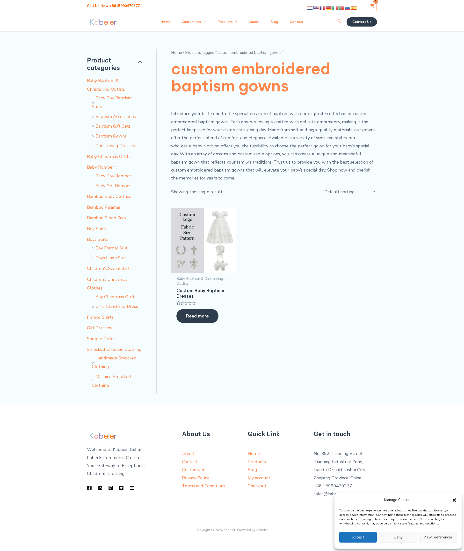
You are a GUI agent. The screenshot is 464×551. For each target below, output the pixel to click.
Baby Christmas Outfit (109, 156)
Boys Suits (97, 239)
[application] (203, 22)
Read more (197, 316)
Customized (194, 470)
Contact (189, 462)
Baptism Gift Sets (113, 126)
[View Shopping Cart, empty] (372, 6)
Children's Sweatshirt (108, 268)
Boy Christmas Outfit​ (116, 297)
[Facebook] (89, 487)
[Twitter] (121, 487)
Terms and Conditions (203, 486)
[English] (316, 7)
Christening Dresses (115, 146)
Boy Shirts (97, 229)
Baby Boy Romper (113, 176)
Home (176, 52)
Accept (358, 537)
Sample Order (101, 339)
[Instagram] (110, 487)
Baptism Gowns (111, 136)
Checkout (257, 486)
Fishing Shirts (100, 317)
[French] (322, 7)
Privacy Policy (195, 478)
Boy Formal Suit (111, 248)
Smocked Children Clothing (114, 349)
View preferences (438, 537)
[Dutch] (310, 7)
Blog (252, 470)
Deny (398, 537)
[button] (454, 500)
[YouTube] (132, 487)
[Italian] (335, 7)
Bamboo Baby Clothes (109, 196)
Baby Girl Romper (113, 186)
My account (259, 478)
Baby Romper (100, 167)
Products (257, 462)
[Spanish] (354, 7)
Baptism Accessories (115, 116)
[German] (329, 7)
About (188, 453)
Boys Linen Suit (110, 258)
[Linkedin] (100, 487)
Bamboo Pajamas (104, 207)
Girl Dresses (99, 328)
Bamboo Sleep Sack (106, 218)
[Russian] (348, 7)
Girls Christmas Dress (116, 306)
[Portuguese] (341, 7)
